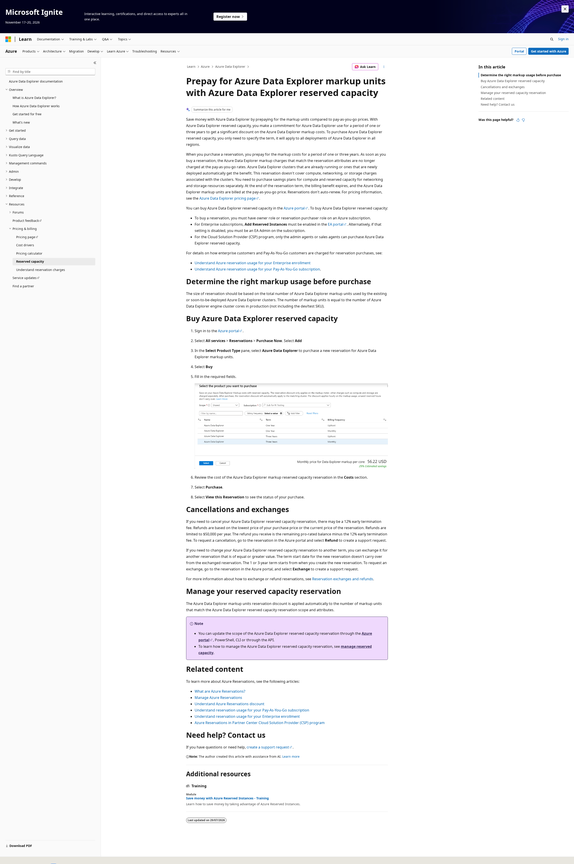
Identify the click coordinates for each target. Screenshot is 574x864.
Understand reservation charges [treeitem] (40, 270)
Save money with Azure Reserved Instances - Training (227, 798)
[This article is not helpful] (523, 120)
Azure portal (294, 208)
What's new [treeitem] (21, 122)
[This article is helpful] (518, 120)
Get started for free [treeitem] (27, 114)
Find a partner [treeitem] (23, 286)
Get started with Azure (548, 51)
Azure (205, 66)
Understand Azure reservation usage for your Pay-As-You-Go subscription (257, 269)
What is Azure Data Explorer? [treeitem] (34, 98)
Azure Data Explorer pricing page (227, 198)
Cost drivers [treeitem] (25, 245)
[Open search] (551, 39)
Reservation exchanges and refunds (342, 578)
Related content (492, 98)
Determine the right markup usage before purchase (521, 75)
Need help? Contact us (498, 104)
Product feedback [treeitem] (26, 220)
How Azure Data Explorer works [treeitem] (36, 106)
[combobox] (50, 71)
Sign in (563, 39)
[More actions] (384, 66)
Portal (519, 51)
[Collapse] (95, 62)
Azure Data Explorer (230, 66)
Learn (191, 66)
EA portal (335, 224)
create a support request (268, 747)
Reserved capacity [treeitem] (30, 261)
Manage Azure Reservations (218, 697)
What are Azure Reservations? (220, 691)
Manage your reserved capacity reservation (513, 93)
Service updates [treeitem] (25, 278)
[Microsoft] (8, 39)
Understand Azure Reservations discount (229, 703)
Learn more (291, 756)
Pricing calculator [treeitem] (29, 253)
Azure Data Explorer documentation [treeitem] (36, 81)
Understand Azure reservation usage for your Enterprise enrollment (253, 262)
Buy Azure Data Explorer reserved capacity (513, 81)
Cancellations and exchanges (503, 87)
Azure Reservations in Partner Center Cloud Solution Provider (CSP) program (260, 722)
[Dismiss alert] (565, 9)
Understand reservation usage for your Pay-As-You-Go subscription (252, 710)
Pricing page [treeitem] (25, 237)
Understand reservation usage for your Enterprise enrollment (247, 716)
